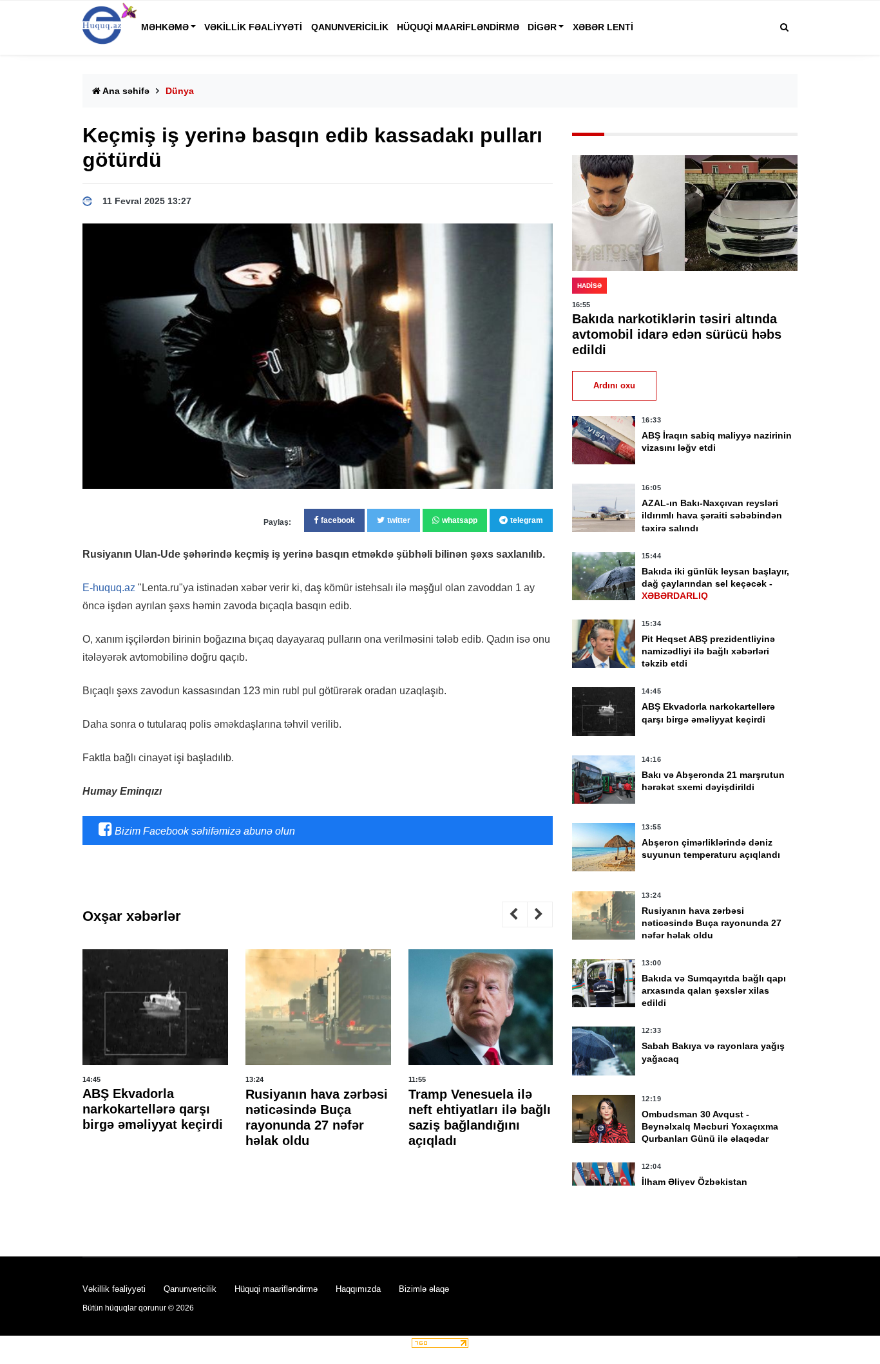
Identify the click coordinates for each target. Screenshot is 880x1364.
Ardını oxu (614, 385)
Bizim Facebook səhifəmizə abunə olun (203, 831)
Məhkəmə (165, 27)
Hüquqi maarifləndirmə (458, 27)
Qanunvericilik (349, 27)
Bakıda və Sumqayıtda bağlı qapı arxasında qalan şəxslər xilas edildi (714, 990)
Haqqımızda (358, 1289)
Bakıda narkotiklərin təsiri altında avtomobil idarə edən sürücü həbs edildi (676, 334)
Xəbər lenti (603, 27)
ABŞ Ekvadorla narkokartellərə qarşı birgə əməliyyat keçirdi (152, 1109)
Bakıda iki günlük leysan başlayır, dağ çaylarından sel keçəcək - (715, 583)
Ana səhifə (124, 91)
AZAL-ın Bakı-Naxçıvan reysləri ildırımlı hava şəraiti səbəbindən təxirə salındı (712, 515)
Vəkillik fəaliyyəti (253, 27)
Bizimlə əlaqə (424, 1289)
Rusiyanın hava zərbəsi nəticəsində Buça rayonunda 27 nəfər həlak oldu (711, 922)
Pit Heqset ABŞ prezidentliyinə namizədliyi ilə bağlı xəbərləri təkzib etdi (708, 651)
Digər (542, 27)
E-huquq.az (108, 587)
